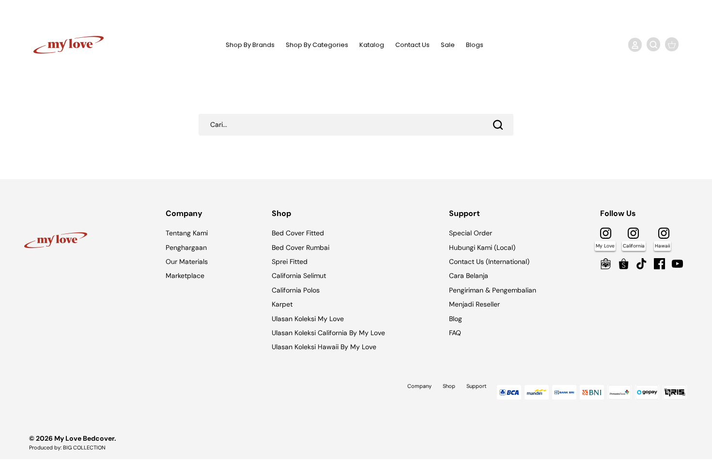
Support (476, 386)
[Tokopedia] (605, 263)
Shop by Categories (317, 44)
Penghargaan (186, 247)
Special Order (470, 233)
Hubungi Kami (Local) (482, 247)
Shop (449, 386)
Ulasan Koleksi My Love (308, 318)
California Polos (296, 290)
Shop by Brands (250, 44)
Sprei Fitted (290, 261)
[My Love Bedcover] (68, 45)
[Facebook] (659, 263)
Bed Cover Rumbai (300, 247)
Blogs (474, 44)
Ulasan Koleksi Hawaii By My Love (324, 346)
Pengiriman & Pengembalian (492, 290)
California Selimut (299, 275)
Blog (455, 318)
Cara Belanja (468, 275)
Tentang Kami (187, 233)
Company (419, 386)
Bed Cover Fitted (298, 233)
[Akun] (633, 44)
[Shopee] (623, 263)
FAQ (455, 332)
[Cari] (498, 124)
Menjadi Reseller (474, 304)
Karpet (282, 304)
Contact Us (412, 44)
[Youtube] (677, 263)
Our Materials (187, 261)
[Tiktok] (641, 263)
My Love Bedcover (84, 438)
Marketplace (185, 275)
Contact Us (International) (489, 261)
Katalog (371, 44)
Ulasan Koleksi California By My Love (328, 332)
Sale (448, 44)
